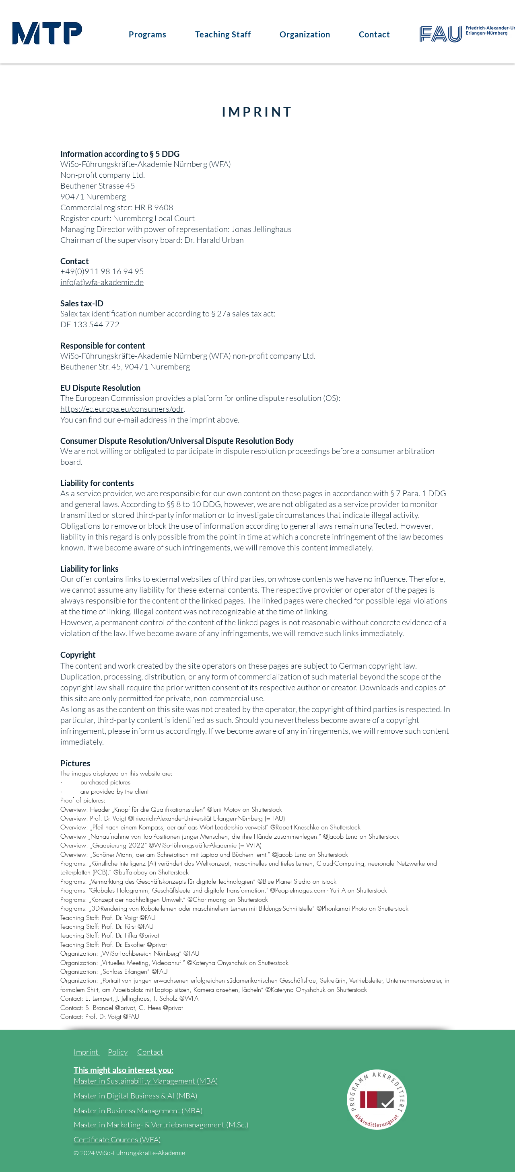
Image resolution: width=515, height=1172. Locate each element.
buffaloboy (133, 872)
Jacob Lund (343, 836)
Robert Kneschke (297, 827)
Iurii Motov (226, 809)
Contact (150, 1052)
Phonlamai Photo (344, 908)
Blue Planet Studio (287, 881)
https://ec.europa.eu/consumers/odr (121, 409)
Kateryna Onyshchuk (219, 962)
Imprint (87, 1052)
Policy (118, 1052)
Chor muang (210, 899)
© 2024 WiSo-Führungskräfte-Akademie (129, 1153)
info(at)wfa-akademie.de (102, 282)
